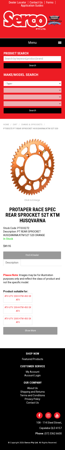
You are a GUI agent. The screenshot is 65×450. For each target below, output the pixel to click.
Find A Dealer (32, 255)
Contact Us (36, 2)
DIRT (15, 124)
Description (12, 262)
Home (6, 124)
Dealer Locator (17, 2)
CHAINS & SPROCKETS (31, 124)
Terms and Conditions (32, 395)
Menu (32, 42)
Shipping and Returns (32, 391)
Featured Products (32, 359)
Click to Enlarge (32, 200)
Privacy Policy (32, 399)
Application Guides (32, 5)
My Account (32, 371)
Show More (30, 330)
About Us (32, 388)
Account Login (32, 375)
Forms (49, 2)
